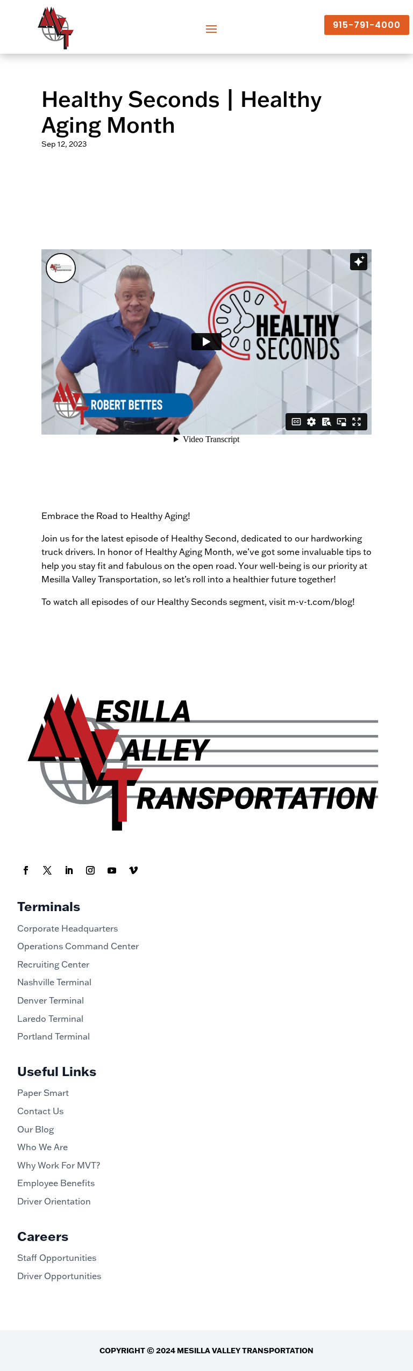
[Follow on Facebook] (25, 870)
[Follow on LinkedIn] (68, 870)
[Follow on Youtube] (111, 870)
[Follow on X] (47, 870)
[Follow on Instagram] (90, 870)
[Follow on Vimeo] (133, 870)
